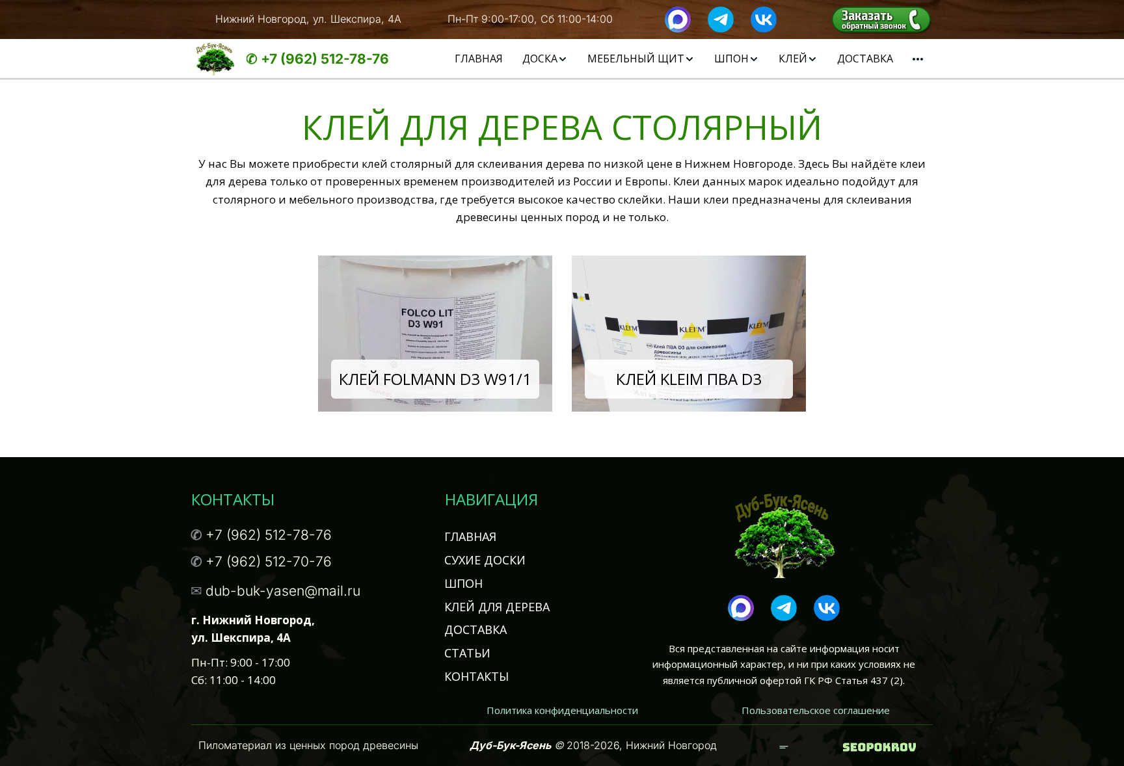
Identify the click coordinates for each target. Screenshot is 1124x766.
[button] (545, 59)
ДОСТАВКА (865, 58)
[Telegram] (721, 18)
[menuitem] (479, 59)
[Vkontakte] (764, 18)
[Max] (678, 18)
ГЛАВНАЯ (479, 58)
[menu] (669, 59)
